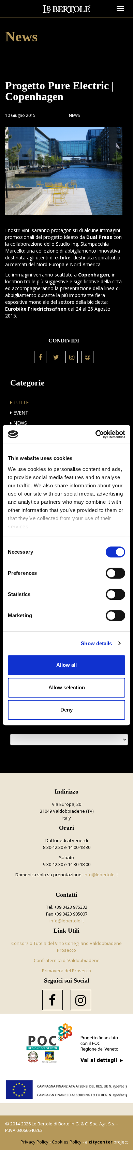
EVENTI (21, 412)
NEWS (19, 423)
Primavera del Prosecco (66, 971)
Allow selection (66, 687)
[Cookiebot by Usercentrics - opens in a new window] (95, 434)
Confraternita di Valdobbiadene (67, 960)
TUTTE (20, 402)
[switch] (115, 573)
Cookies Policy (67, 1142)
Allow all (66, 665)
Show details (96, 643)
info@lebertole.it (101, 874)
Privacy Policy (34, 1142)
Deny (66, 710)
